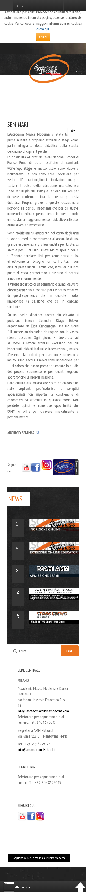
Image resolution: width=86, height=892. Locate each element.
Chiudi (43, 37)
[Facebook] (36, 467)
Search (70, 651)
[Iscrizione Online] (54, 524)
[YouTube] (26, 467)
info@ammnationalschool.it (37, 749)
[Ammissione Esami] (54, 570)
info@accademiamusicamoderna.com (43, 711)
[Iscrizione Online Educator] (54, 547)
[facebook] (31, 815)
